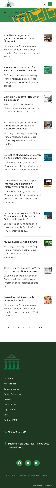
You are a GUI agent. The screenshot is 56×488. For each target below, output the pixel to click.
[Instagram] (37, 463)
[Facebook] (19, 463)
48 (40, 327)
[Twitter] (28, 463)
